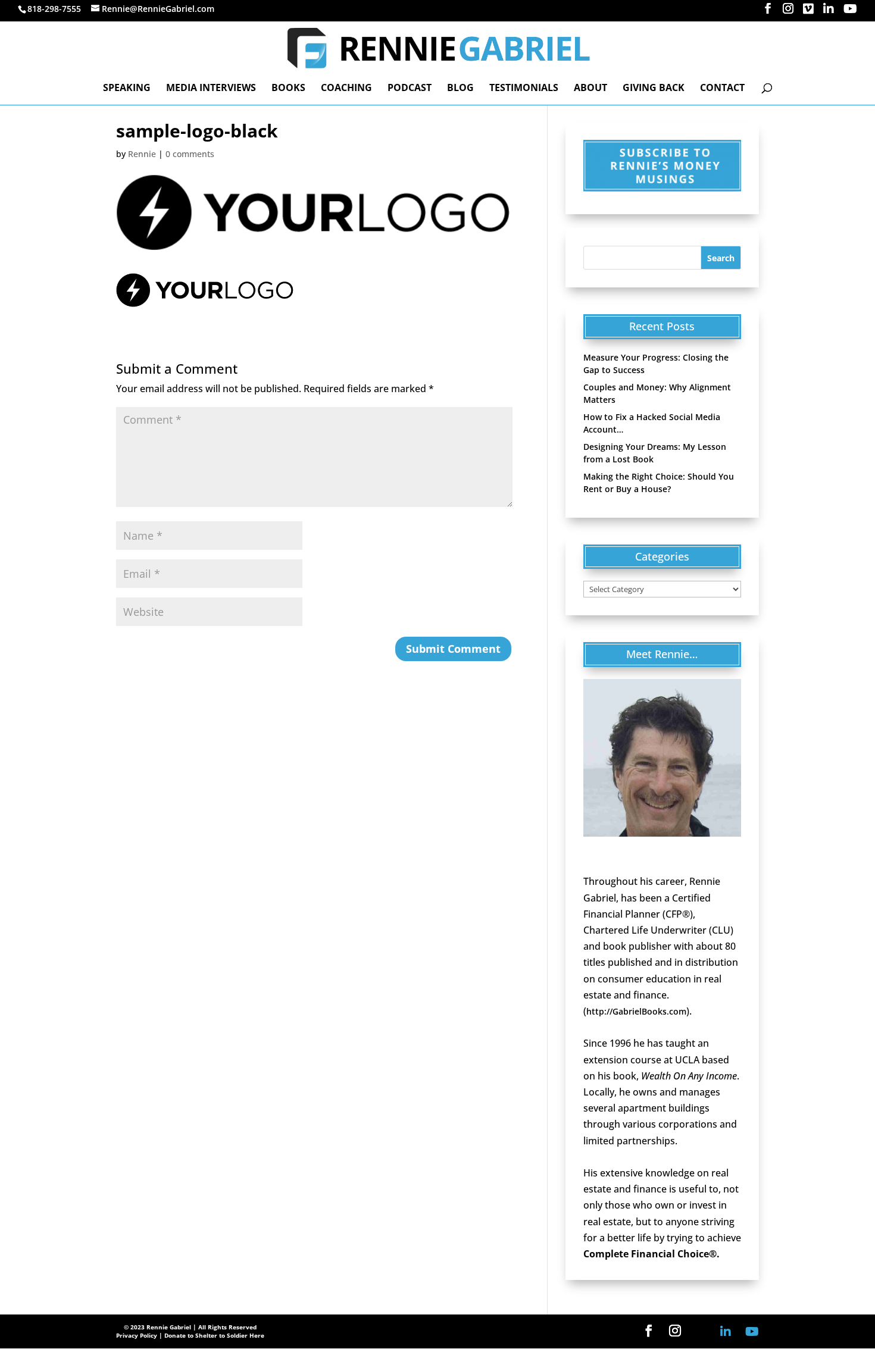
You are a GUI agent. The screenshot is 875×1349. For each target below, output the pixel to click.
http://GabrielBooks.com (636, 1011)
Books (288, 88)
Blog (460, 88)
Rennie (142, 153)
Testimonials (523, 88)
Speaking (127, 88)
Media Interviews (211, 88)
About (590, 88)
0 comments (189, 153)
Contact (722, 88)
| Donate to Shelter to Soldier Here (211, 1335)
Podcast (410, 88)
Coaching (346, 88)
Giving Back (654, 88)
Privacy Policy (136, 1335)
